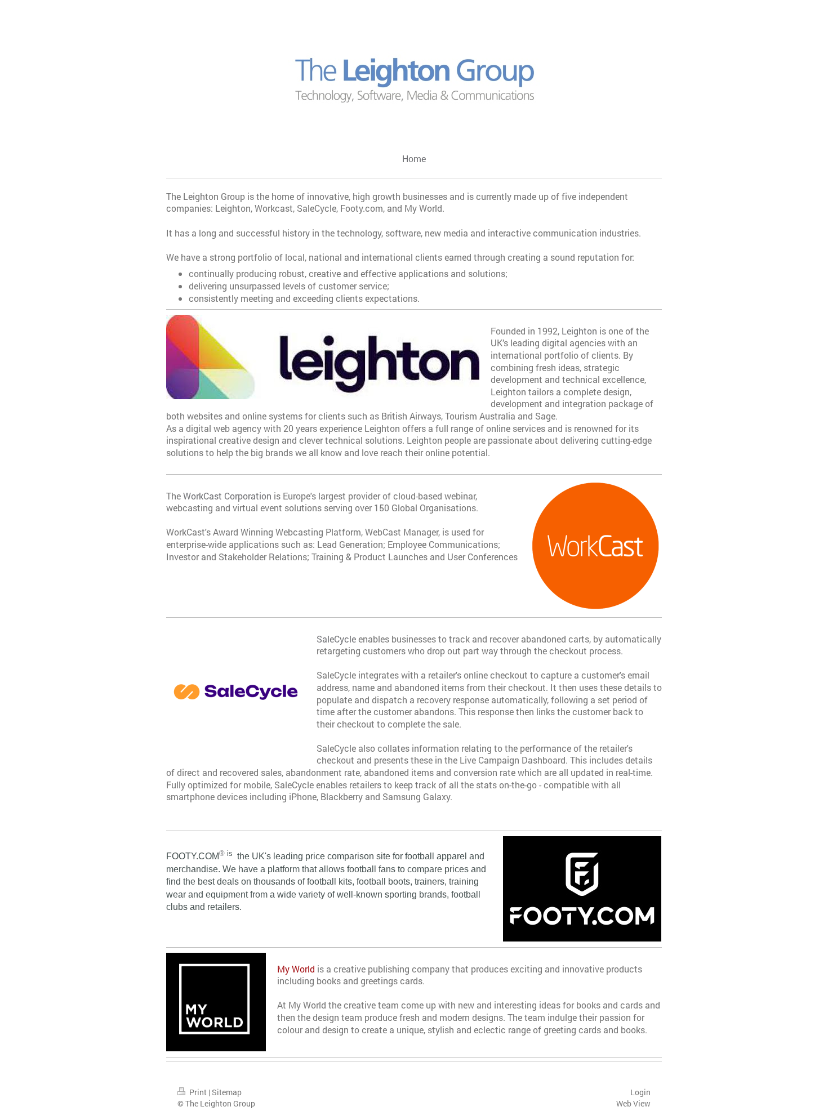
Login (640, 1092)
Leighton (579, 331)
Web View (633, 1103)
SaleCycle (336, 639)
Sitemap (227, 1092)
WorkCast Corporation (227, 496)
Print (198, 1092)
